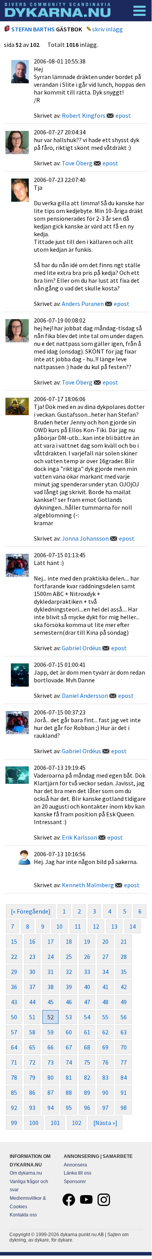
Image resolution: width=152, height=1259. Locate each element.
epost (123, 115)
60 (69, 1032)
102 (76, 1123)
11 (78, 926)
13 (114, 926)
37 (32, 987)
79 (32, 1077)
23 (32, 956)
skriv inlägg (107, 29)
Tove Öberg (77, 163)
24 (50, 956)
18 (69, 941)
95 (69, 1107)
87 (50, 1092)
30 (32, 972)
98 (124, 1107)
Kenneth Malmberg (88, 885)
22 (14, 956)
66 (50, 1047)
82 (87, 1077)
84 (124, 1077)
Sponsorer (75, 1181)
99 (14, 1123)
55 (105, 1017)
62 (105, 1032)
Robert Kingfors (83, 115)
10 (59, 926)
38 (50, 987)
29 (14, 972)
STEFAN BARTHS (33, 29)
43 (14, 1002)
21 (124, 941)
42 (124, 987)
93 (32, 1107)
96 (87, 1107)
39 (69, 987)
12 (96, 926)
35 (124, 972)
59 (50, 1032)
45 (50, 1002)
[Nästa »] (105, 1123)
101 (55, 1123)
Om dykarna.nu (26, 1173)
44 (32, 1002)
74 (69, 1062)
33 (87, 972)
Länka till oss (77, 1173)
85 (14, 1092)
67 (69, 1047)
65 (32, 1047)
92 (14, 1107)
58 (32, 1032)
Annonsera (75, 1165)
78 (14, 1077)
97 (105, 1107)
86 (32, 1092)
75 (87, 1062)
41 (105, 987)
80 (50, 1077)
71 (14, 1062)
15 (14, 941)
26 (87, 956)
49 (124, 1002)
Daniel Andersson (85, 695)
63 (124, 1032)
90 (105, 1092)
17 (50, 941)
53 (69, 1017)
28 (124, 956)
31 (50, 972)
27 (105, 956)
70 (124, 1047)
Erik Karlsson (79, 837)
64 (14, 1047)
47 (87, 1002)
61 (87, 1032)
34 (105, 972)
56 (124, 1017)
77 (124, 1062)
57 (14, 1032)
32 (69, 972)
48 (105, 1002)
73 (50, 1062)
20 (105, 941)
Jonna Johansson (85, 538)
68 (87, 1047)
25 (69, 956)
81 (69, 1077)
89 (87, 1092)
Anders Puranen (83, 303)
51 (32, 1017)
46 (69, 1002)
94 (50, 1107)
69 (105, 1047)
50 (14, 1017)
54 (87, 1017)
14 (132, 926)
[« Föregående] (31, 911)
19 (87, 941)
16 (32, 941)
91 (124, 1092)
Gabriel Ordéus (81, 648)
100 (33, 1123)
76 (105, 1062)
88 (69, 1092)
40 (87, 987)
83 (105, 1077)
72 (32, 1062)
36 (14, 987)
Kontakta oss (23, 1215)
